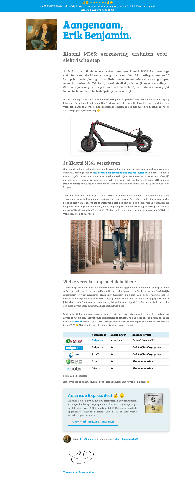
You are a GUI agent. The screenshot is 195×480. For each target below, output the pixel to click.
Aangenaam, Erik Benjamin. (97, 29)
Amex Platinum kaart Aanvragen (93, 421)
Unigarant (97, 340)
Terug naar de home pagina (78, 472)
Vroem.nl (77, 321)
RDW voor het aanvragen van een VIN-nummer (120, 172)
